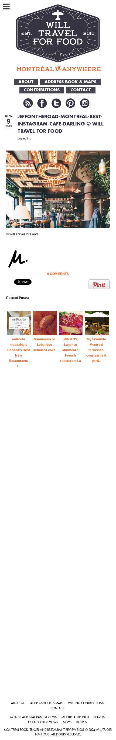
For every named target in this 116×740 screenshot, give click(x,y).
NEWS (67, 722)
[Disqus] (58, 469)
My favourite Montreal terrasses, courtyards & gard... (96, 350)
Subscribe (28, 103)
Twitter (56, 103)
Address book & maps (46, 703)
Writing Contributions (86, 703)
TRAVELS (99, 717)
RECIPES (81, 722)
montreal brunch (75, 717)
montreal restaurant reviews (33, 717)
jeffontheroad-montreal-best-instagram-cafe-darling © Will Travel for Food (61, 124)
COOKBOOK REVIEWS (43, 722)
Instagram (85, 103)
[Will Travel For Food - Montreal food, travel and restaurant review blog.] (58, 38)
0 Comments (58, 274)
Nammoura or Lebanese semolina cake (44, 344)
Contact (57, 708)
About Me (18, 703)
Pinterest (70, 103)
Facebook (42, 103)
